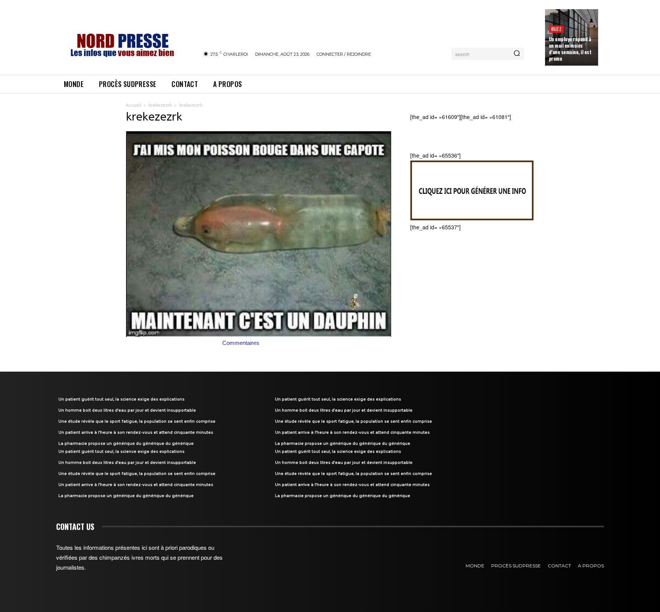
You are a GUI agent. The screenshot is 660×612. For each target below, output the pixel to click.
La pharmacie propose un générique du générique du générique (126, 443)
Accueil (133, 105)
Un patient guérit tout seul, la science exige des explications (121, 399)
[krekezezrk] (259, 334)
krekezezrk (160, 105)
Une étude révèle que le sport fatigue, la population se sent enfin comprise (136, 421)
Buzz (556, 29)
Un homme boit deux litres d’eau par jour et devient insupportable (127, 410)
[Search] (517, 54)
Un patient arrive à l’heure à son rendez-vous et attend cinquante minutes (135, 432)
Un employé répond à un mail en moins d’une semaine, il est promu (570, 48)
